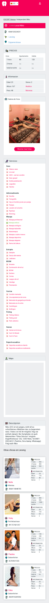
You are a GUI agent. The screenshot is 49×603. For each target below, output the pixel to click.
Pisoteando (13, 285)
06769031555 (14, 561)
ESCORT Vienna (9, 19)
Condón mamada (15, 294)
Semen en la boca (15, 330)
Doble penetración (15, 181)
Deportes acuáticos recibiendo (19, 348)
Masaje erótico (14, 223)
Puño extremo (13, 321)
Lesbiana (12, 258)
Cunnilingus (13, 306)
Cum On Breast (14, 333)
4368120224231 (14, 32)
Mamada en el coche (16, 303)
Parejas (11, 205)
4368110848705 (15, 489)
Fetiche (11, 187)
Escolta (11, 196)
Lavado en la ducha (15, 208)
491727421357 (14, 525)
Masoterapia (13, 231)
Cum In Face (13, 336)
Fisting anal (13, 318)
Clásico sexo (13, 169)
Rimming (12, 214)
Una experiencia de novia (17, 297)
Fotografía (12, 199)
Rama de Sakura (14, 243)
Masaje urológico (15, 226)
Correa (11, 276)
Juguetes (12, 184)
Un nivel (11, 172)
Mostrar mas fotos (24, 149)
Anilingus (12, 309)
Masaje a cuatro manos (17, 234)
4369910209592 (15, 597)
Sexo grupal (13, 178)
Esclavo (11, 273)
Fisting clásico (14, 315)
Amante (11, 264)
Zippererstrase (14, 42)
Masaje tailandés (15, 228)
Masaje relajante (14, 240)
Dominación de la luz (16, 267)
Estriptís (12, 252)
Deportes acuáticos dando (18, 345)
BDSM (11, 270)
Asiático (29, 86)
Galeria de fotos (14, 99)
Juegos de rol (14, 279)
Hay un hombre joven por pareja (20, 202)
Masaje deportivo (15, 237)
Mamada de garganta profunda (20, 300)
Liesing (11, 37)
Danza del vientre (15, 255)
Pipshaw (12, 211)
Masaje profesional (15, 220)
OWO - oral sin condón (16, 175)
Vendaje (12, 282)
